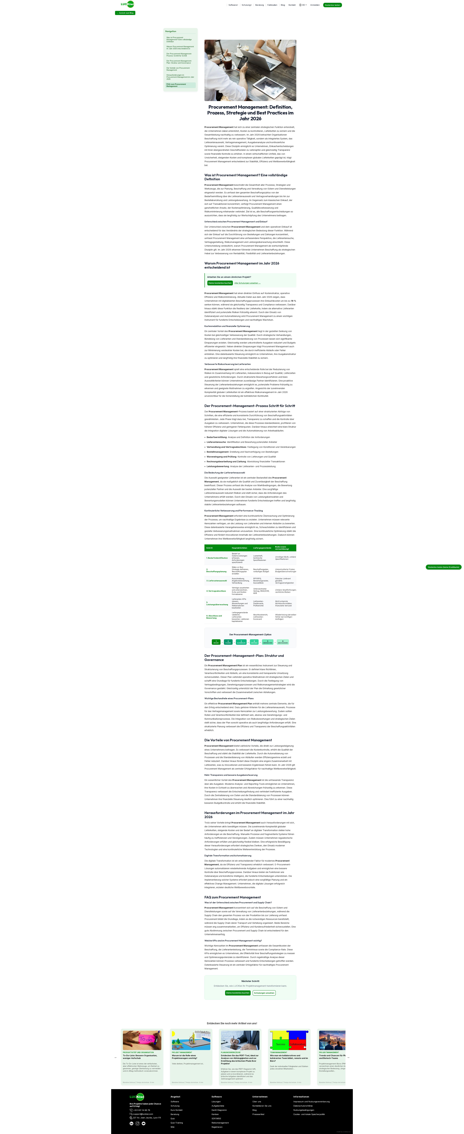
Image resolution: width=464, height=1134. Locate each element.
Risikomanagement (220, 1123)
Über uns (256, 1101)
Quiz (173, 1118)
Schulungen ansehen (264, 993)
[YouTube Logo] (143, 1124)
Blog (283, 5)
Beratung (259, 5)
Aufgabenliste (218, 1106)
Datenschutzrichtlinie (303, 1106)
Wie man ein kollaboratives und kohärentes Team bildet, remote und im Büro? (289, 1058)
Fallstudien (272, 5)
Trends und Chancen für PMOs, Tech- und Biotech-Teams (337, 1056)
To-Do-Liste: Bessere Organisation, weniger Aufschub (140, 1056)
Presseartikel (258, 1114)
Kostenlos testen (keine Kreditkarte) (443, 567)
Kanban (215, 1114)
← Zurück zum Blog (125, 13)
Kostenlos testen (332, 5)
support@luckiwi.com (143, 1114)
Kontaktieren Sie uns (261, 1106)
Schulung (175, 1106)
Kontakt (292, 5)
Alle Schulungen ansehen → (247, 283)
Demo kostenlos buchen (220, 283)
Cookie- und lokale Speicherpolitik (309, 1114)
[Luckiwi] (137, 1100)
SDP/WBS (216, 1118)
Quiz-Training (177, 1123)
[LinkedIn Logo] (131, 1124)
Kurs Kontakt (176, 1110)
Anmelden (315, 5)
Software (175, 1101)
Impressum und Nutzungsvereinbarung (311, 1101)
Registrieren (217, 1127)
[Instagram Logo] (137, 1124)
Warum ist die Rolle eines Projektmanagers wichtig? (184, 1056)
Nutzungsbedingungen (303, 1110)
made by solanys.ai (343, 1132)
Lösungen (216, 1101)
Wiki (172, 1127)
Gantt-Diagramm (219, 1110)
